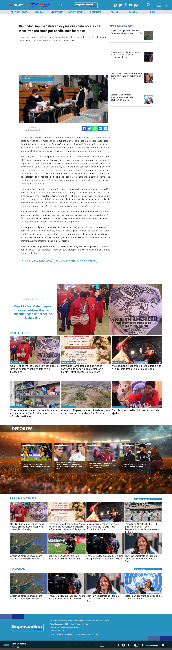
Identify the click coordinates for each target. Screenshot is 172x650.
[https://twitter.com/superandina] (120, 8)
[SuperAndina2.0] (86, 8)
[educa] (148, 61)
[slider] (18, 647)
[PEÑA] (137, 363)
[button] (25, 261)
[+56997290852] (136, 8)
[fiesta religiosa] (86, 363)
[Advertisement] (36, 59)
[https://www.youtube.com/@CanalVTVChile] (130, 8)
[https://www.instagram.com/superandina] (125, 8)
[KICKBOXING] (35, 363)
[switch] (136, 645)
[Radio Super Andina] (148, 8)
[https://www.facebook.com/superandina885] (115, 8)
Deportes (28, 444)
